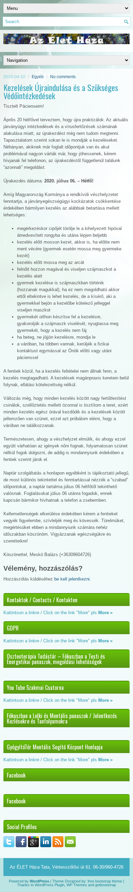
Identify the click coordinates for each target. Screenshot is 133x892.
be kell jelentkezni (72, 579)
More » (105, 612)
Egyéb (38, 76)
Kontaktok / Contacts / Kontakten (42, 600)
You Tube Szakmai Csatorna (35, 687)
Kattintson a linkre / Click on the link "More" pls (50, 612)
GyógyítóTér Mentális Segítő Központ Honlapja (55, 747)
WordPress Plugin (49, 885)
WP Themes (76, 885)
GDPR (13, 628)
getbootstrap (105, 885)
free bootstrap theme (105, 881)
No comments (63, 76)
